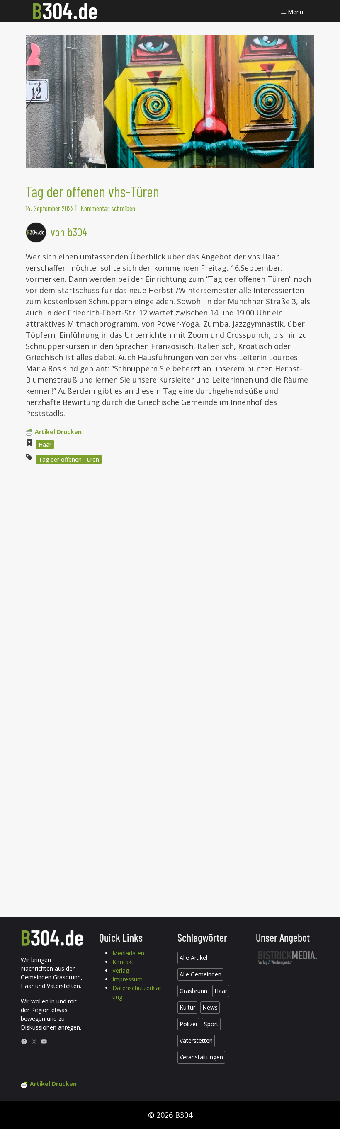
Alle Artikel (193, 958)
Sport (211, 1024)
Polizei (188, 1024)
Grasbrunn (193, 991)
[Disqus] (170, 582)
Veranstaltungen (201, 1057)
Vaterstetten (196, 1040)
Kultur (187, 1007)
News (210, 1007)
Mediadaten (128, 953)
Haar (45, 444)
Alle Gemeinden (200, 974)
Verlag (120, 970)
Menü (294, 12)
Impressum (127, 979)
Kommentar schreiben (107, 208)
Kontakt (123, 962)
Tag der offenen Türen (69, 459)
